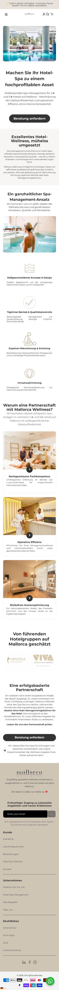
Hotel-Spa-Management (15, 894)
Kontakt (7, 869)
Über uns (8, 909)
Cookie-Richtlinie (12, 950)
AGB (5, 942)
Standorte (8, 839)
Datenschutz (9, 927)
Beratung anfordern (30, 118)
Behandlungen (11, 854)
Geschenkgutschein (13, 846)
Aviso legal (9, 935)
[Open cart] (52, 14)
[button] (3, 988)
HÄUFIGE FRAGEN (13, 861)
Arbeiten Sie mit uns (14, 887)
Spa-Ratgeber (10, 902)
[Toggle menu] (6, 14)
